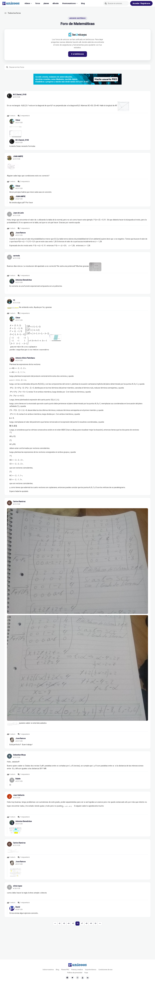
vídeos (27, 3)
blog (83, 3)
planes (46, 3)
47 (82, 923)
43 (64, 923)
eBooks (56, 3)
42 (59, 923)
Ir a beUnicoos (77, 54)
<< (55, 923)
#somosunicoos (69, 3)
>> (100, 923)
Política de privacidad (74, 972)
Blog (57, 969)
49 (91, 923)
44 (68, 923)
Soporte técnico (90, 969)
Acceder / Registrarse (141, 3)
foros (37, 3)
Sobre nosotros (48, 969)
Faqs (86, 972)
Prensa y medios (77, 969)
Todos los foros (12, 13)
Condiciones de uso (105, 969)
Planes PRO (65, 969)
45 (73, 923)
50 (95, 923)
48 (86, 923)
